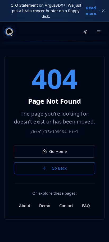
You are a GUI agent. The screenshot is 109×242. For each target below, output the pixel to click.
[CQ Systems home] (8, 31)
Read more (91, 10)
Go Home (58, 151)
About (24, 205)
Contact (66, 205)
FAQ (86, 205)
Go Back (59, 168)
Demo (44, 205)
